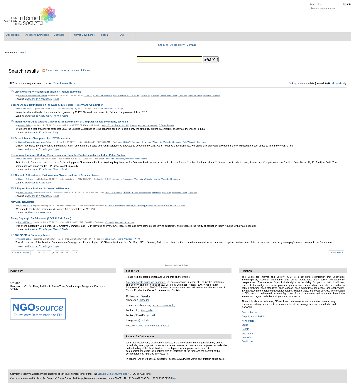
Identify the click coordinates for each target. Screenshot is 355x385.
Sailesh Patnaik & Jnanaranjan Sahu (34, 142)
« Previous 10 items (20, 253)
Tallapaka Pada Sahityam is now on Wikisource (42, 188)
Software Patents (166, 125)
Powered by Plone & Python (177, 265)
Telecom (104, 34)
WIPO (137, 239)
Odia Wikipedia (189, 142)
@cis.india (143, 320)
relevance (302, 83)
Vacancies (247, 333)
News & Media (60, 115)
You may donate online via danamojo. (146, 282)
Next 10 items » (336, 253)
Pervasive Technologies (136, 159)
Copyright (109, 222)
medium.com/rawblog (164, 305)
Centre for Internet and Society (152, 325)
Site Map (163, 44)
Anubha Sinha (24, 125)
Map (173, 378)
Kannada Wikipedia (211, 95)
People (245, 329)
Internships (247, 337)
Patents (133, 125)
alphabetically (339, 83)
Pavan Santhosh (25, 192)
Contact (191, 44)
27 (67, 253)
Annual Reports (250, 312)
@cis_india (147, 310)
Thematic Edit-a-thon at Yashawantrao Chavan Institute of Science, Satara (57, 175)
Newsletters (46, 212)
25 (57, 253)
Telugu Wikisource (113, 192)
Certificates (248, 341)
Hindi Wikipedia (195, 95)
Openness (59, 34)
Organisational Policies (254, 316)
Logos (245, 324)
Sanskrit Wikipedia (168, 95)
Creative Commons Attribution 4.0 (114, 374)
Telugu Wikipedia (179, 192)
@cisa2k (150, 315)
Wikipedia (155, 95)
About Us (32, 212)
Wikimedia (145, 95)
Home (23, 52)
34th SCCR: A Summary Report (32, 235)
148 (75, 253)
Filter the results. (63, 83)
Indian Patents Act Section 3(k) (115, 125)
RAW (121, 34)
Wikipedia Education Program (126, 95)
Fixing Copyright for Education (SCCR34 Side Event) (41, 218)
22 (44, 253)
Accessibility (13, 34)
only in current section (324, 8)
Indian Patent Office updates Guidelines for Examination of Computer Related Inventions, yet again (71, 121)
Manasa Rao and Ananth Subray (32, 95)
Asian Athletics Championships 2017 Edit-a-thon (42, 138)
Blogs (56, 99)
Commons (177, 142)
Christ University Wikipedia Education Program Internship (48, 91)
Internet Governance (84, 34)
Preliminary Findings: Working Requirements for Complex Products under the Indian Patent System (68, 155)
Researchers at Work (175, 205)
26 (62, 253)
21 (39, 253)
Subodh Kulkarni (25, 179)
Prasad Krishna (25, 109)
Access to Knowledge (37, 34)
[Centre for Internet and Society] (31, 16)
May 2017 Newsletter (22, 201)
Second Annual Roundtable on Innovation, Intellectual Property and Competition (57, 104)
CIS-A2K (88, 95)
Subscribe (144, 300)
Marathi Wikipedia (161, 179)
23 (49, 253)
